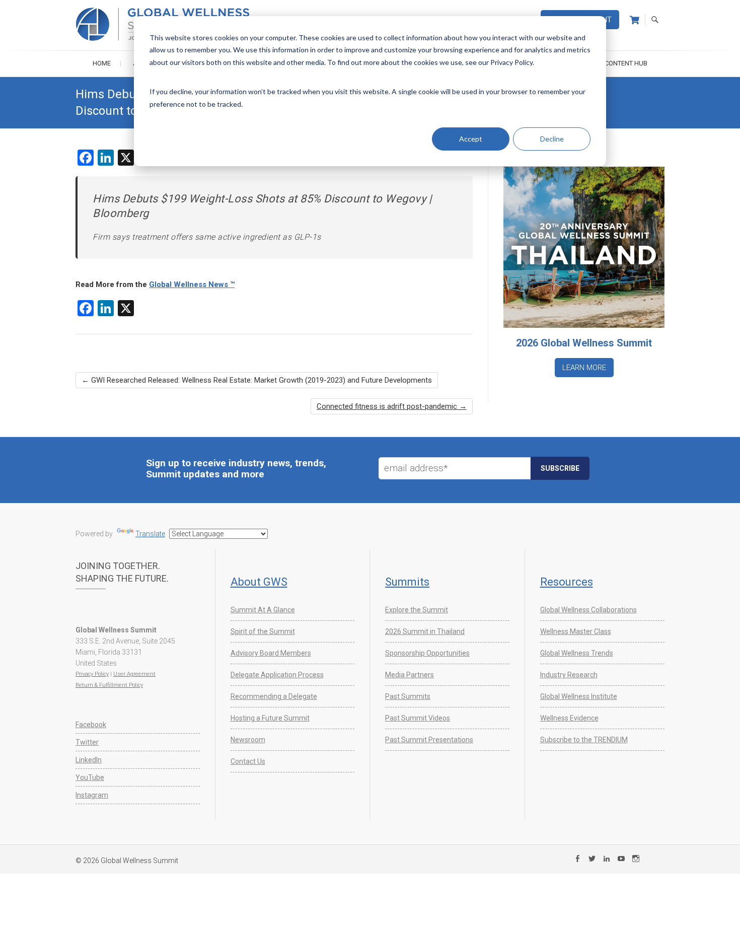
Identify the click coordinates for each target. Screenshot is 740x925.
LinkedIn (89, 760)
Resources (566, 582)
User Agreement (134, 674)
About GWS (259, 582)
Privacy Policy (92, 674)
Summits (407, 582)
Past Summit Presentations (429, 740)
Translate (150, 534)
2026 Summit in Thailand (425, 631)
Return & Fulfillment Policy (109, 685)
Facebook (91, 725)
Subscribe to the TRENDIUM (584, 740)
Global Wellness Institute (578, 696)
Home (102, 63)
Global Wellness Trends (576, 653)
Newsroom (248, 740)
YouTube (90, 777)
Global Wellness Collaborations (588, 610)
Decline (552, 138)
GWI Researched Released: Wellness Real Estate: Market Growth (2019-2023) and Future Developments (257, 380)
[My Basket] (634, 20)
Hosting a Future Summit (270, 718)
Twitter (87, 742)
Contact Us (248, 761)
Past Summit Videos (417, 718)
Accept (470, 138)
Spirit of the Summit (263, 631)
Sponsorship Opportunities (427, 653)
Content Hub (626, 63)
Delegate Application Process (277, 675)
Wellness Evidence (569, 718)
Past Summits (407, 696)
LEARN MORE (584, 367)
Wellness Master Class (575, 631)
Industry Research (569, 675)
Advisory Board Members (271, 653)
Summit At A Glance (263, 610)
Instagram (92, 795)
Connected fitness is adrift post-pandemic (392, 406)
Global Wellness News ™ (192, 284)
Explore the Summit (416, 610)
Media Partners (409, 675)
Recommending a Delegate (274, 696)
